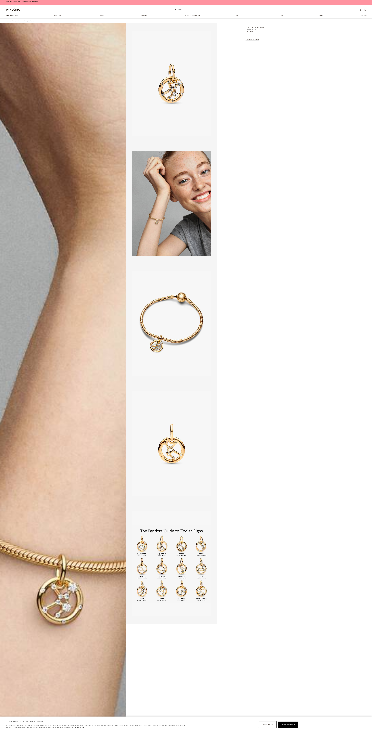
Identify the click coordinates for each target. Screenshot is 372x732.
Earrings (280, 15)
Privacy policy (79, 727)
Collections (363, 15)
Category (20, 21)
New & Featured (12, 15)
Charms (101, 15)
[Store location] (360, 10)
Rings (238, 15)
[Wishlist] (356, 10)
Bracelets (144, 15)
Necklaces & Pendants (192, 15)
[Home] (13, 10)
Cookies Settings (267, 724)
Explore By (58, 15)
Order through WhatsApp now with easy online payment (25, 2)
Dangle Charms (29, 21)
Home (8, 21)
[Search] (175, 10)
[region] (186, 724)
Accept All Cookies (288, 724)
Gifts (320, 15)
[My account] (365, 10)
